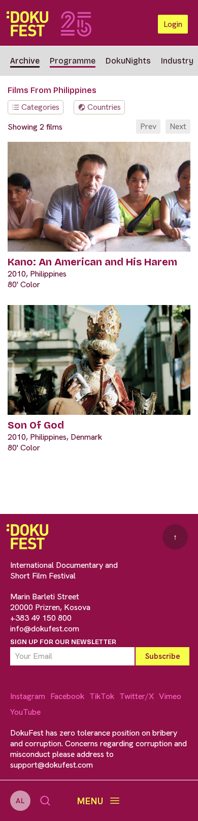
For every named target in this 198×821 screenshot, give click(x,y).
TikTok (101, 696)
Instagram (27, 696)
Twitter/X (136, 696)
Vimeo (170, 696)
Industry (177, 61)
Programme (72, 61)
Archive (25, 61)
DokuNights (128, 61)
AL (20, 800)
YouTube (25, 712)
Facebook (67, 696)
